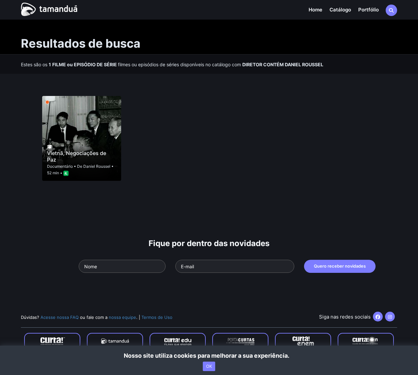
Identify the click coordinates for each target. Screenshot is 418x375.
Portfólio (368, 10)
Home (315, 10)
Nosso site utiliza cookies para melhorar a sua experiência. (209, 355)
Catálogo (340, 10)
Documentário (60, 166)
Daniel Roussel (96, 166)
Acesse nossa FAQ (59, 317)
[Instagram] (390, 316)
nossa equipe (122, 317)
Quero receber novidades (340, 266)
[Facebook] (378, 316)
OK (209, 366)
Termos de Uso (156, 317)
